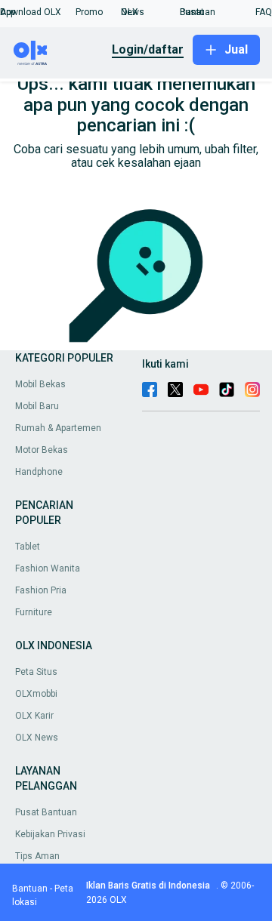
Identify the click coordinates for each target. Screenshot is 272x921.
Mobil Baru (37, 406)
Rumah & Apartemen (58, 428)
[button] (38, 12)
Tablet (27, 546)
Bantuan (30, 888)
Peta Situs (36, 672)
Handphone (39, 472)
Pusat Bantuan (46, 812)
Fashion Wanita (47, 568)
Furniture (33, 612)
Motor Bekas (41, 450)
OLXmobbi (36, 693)
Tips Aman (37, 856)
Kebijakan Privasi (50, 834)
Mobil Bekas (40, 384)
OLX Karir (34, 715)
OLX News (36, 737)
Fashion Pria (40, 590)
